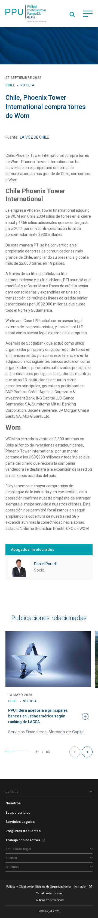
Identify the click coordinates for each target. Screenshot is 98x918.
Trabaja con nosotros (22, 840)
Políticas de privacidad (49, 900)
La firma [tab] (11, 791)
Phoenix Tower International (51, 210)
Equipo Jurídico (17, 812)
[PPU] (25, 13)
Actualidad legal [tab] (18, 849)
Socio (39, 570)
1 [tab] (9, 752)
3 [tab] (26, 752)
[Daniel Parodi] (19, 567)
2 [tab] (18, 752)
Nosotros (13, 803)
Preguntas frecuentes (23, 831)
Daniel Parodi (45, 564)
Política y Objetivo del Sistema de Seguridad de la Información (46, 886)
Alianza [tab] (11, 858)
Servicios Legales (20, 822)
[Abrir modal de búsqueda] (72, 14)
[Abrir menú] (88, 14)
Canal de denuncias (49, 893)
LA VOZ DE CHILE (34, 137)
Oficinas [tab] (12, 867)
